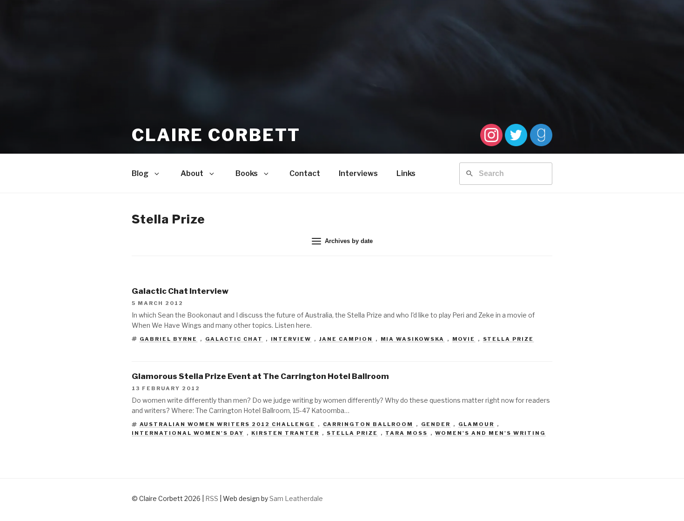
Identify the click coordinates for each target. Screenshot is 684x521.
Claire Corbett (216, 135)
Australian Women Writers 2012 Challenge (227, 424)
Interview (291, 339)
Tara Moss (406, 433)
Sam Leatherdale (296, 498)
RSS (211, 498)
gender (436, 424)
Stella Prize (508, 339)
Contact (304, 173)
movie (464, 339)
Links (406, 173)
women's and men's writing (490, 433)
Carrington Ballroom (368, 424)
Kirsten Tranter (285, 433)
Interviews (358, 173)
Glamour (476, 424)
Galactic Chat (234, 339)
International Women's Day (188, 433)
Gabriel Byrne (169, 339)
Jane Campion (346, 339)
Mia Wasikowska (413, 339)
